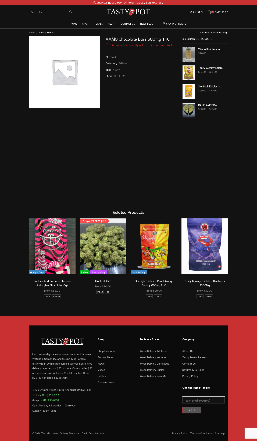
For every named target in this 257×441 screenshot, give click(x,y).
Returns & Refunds (193, 370)
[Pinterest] (123, 75)
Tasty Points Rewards (195, 357)
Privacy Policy (190, 376)
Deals (99, 23)
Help (110, 23)
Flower (101, 363)
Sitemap (220, 433)
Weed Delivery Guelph (152, 370)
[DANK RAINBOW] (189, 110)
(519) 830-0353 (50, 400)
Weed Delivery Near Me (153, 376)
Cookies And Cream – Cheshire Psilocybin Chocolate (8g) (52, 283)
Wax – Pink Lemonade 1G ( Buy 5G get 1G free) (211, 49)
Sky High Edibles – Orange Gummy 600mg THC (211, 86)
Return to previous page (215, 32)
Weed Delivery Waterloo (153, 357)
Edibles (51, 32)
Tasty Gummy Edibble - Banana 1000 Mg (211, 67)
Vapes (101, 370)
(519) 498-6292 (51, 395)
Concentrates (106, 382)
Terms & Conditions (201, 433)
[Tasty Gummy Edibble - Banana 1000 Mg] (189, 72)
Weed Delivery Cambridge (154, 363)
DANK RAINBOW (207, 105)
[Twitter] (115, 75)
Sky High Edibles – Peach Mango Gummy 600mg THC (154, 283)
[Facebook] (119, 75)
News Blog (146, 23)
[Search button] (71, 12)
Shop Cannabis (106, 351)
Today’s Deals (106, 357)
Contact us (128, 23)
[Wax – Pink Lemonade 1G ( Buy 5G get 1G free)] (189, 54)
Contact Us (189, 363)
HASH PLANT (103, 281)
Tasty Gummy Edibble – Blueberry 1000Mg (204, 283)
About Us (187, 351)
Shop (85, 23)
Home (74, 23)
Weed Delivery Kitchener (154, 351)
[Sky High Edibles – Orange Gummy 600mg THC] (189, 91)
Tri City (115, 69)
